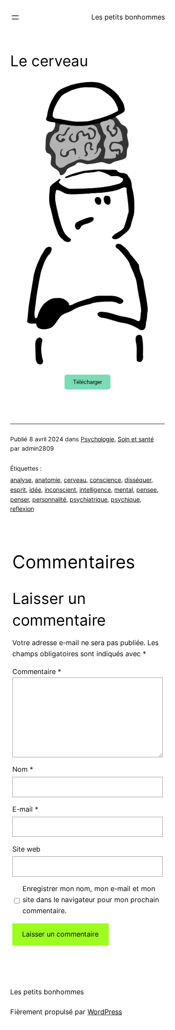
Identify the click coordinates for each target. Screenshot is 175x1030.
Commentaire (36, 671)
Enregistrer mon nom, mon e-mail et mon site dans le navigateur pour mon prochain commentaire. (91, 899)
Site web (26, 849)
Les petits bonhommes (128, 17)
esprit (18, 489)
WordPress (105, 1011)
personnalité (49, 499)
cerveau (75, 479)
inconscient (60, 489)
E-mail (25, 809)
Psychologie (97, 439)
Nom (22, 769)
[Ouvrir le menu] (15, 17)
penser (19, 499)
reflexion (22, 508)
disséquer (137, 479)
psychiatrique (88, 499)
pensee (146, 489)
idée (35, 489)
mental (123, 489)
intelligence (95, 489)
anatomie (47, 479)
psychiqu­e (125, 499)
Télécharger (87, 382)
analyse (20, 479)
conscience (105, 479)
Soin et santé (136, 439)
